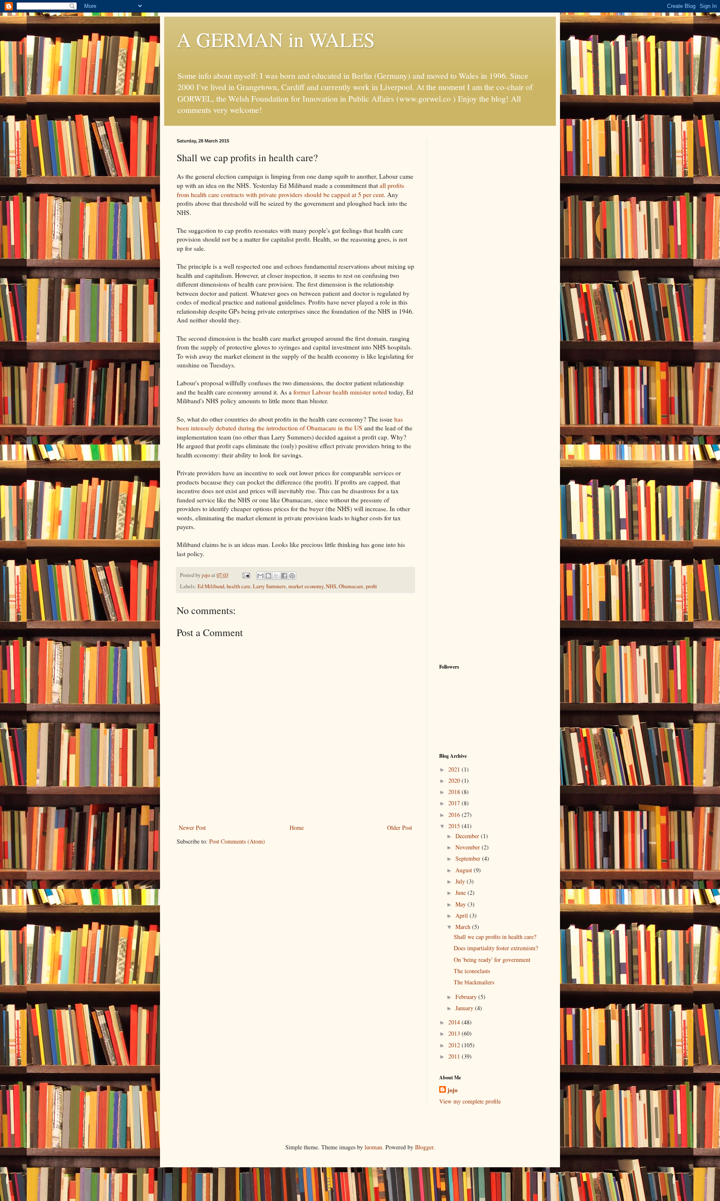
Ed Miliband (211, 586)
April (462, 915)
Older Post (399, 827)
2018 (455, 792)
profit (371, 586)
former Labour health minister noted (341, 392)
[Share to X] (276, 576)
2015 (455, 826)
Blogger (424, 1147)
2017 (455, 803)
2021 (455, 769)
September (468, 858)
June (461, 892)
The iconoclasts (472, 971)
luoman (373, 1147)
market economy (305, 586)
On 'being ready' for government (492, 960)
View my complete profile (470, 1101)
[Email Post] (245, 575)
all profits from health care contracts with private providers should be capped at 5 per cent (290, 190)
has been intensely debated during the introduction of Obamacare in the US (290, 423)
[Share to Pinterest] (292, 576)
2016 (455, 815)
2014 (455, 1022)
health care (238, 586)
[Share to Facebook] (284, 576)
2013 (455, 1033)
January (465, 1008)
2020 (455, 780)
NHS (331, 586)
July (461, 881)
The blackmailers (474, 982)
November (468, 847)
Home (297, 827)
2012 (455, 1045)
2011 (455, 1056)
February (466, 997)
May (461, 904)
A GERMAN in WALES (276, 39)
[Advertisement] (491, 263)
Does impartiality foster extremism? (496, 948)
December (468, 836)
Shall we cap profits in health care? (495, 937)
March (463, 927)
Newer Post (192, 827)
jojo (453, 1090)
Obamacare (351, 586)
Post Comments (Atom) (237, 841)
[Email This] (260, 576)
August (464, 870)
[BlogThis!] (268, 576)
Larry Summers (269, 586)
